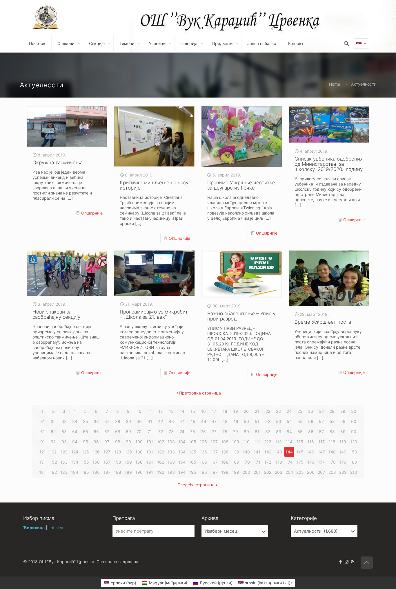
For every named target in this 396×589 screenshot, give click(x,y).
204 (289, 472)
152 (53, 462)
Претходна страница (200, 392)
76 (203, 431)
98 (117, 441)
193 (171, 472)
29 (342, 411)
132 (160, 451)
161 (149, 462)
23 (278, 411)
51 (257, 421)
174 (289, 462)
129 (128, 451)
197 (214, 472)
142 (267, 451)
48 (225, 421)
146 (310, 451)
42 (160, 421)
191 (149, 472)
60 (353, 421)
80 (246, 431)
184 (74, 472)
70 (139, 431)
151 (42, 462)
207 (321, 472)
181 (42, 472)
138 (224, 451)
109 (235, 441)
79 (235, 431)
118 (332, 441)
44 (182, 421)
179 (342, 462)
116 (310, 441)
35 (85, 421)
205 (300, 472)
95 (85, 441)
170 (246, 462)
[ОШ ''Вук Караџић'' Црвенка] (46, 17)
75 (192, 431)
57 (321, 421)
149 (342, 451)
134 (182, 451)
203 (278, 472)
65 (85, 431)
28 (332, 411)
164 (182, 462)
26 (310, 411)
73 (171, 431)
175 (300, 462)
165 (192, 462)
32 (53, 421)
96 (96, 441)
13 (171, 411)
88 (332, 431)
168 (224, 462)
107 (214, 441)
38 (117, 421)
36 (96, 421)
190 (139, 472)
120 (353, 441)
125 (85, 451)
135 (192, 451)
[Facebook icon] (340, 561)
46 (203, 421)
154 (74, 462)
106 (203, 441)
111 (257, 441)
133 (171, 451)
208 (332, 472)
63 (64, 431)
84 (289, 431)
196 (203, 472)
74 (182, 431)
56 (310, 421)
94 (74, 441)
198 (224, 472)
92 (53, 441)
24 (289, 411)
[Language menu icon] (361, 43)
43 (171, 421)
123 (64, 451)
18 (225, 411)
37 (106, 421)
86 (310, 431)
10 (139, 411)
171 (257, 462)
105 (192, 441)
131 (149, 451)
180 (353, 462)
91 (42, 441)
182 (53, 472)
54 (289, 421)
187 (106, 472)
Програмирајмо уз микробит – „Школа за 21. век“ (154, 314)
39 (128, 421)
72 (160, 431)
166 (203, 462)
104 (182, 441)
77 (214, 431)
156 (96, 462)
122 (53, 451)
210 (353, 472)
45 (192, 421)
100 (139, 441)
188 (117, 472)
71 (150, 431)
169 (235, 462)
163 (171, 462)
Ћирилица (34, 527)
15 (192, 411)
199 (235, 472)
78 (224, 431)
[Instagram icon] (346, 561)
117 (321, 441)
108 (224, 441)
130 (139, 451)
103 (171, 441)
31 (42, 421)
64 (74, 431)
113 (278, 441)
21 (257, 411)
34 (74, 421)
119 (342, 441)
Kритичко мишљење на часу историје (154, 185)
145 (300, 451)
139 (235, 451)
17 (214, 411)
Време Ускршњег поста (323, 322)
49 (235, 421)
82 (267, 431)
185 (85, 472)
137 (214, 451)
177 (321, 462)
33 (64, 421)
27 (321, 411)
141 (257, 451)
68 (117, 431)
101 (149, 441)
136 (203, 451)
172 (267, 462)
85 (300, 431)
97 (106, 441)
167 (214, 462)
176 (310, 462)
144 (289, 451)
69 (128, 431)
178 (332, 462)
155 (85, 462)
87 (321, 431)
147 (321, 451)
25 (299, 411)
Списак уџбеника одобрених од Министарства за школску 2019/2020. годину (329, 164)
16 (203, 411)
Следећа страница (196, 484)
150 (353, 451)
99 (128, 441)
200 (246, 472)
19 (235, 411)
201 (257, 472)
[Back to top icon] (367, 562)
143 (278, 451)
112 (268, 441)
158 (117, 462)
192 (160, 472)
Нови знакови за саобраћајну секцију (56, 314)
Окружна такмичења (57, 162)
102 (160, 441)
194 (182, 472)
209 (343, 472)
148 (332, 451)
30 (353, 411)
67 (106, 431)
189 (128, 472)
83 (278, 431)
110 (246, 441)
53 (278, 421)
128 (117, 451)
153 (64, 462)
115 (300, 441)
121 (42, 451)
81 (257, 431)
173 (278, 462)
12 (160, 411)
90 (353, 431)
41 (150, 421)
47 (214, 421)
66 (96, 431)
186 (96, 472)
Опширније (92, 212)
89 (343, 431)
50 (246, 421)
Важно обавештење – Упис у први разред (241, 316)
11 (150, 411)
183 (64, 472)
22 (268, 411)
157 (106, 462)
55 (300, 421)
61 (42, 431)
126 (96, 451)
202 (267, 472)
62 (53, 431)
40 (139, 421)
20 (246, 411)
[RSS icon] (352, 561)
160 (139, 462)
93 (64, 441)
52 (267, 421)
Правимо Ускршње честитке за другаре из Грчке (241, 185)
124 (74, 451)
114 (289, 441)
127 (106, 451)
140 (246, 451)
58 (332, 421)
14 (182, 411)
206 (311, 472)
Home (334, 84)
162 (160, 462)
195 (192, 472)
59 (343, 421)
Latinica (55, 527)
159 (128, 462)
